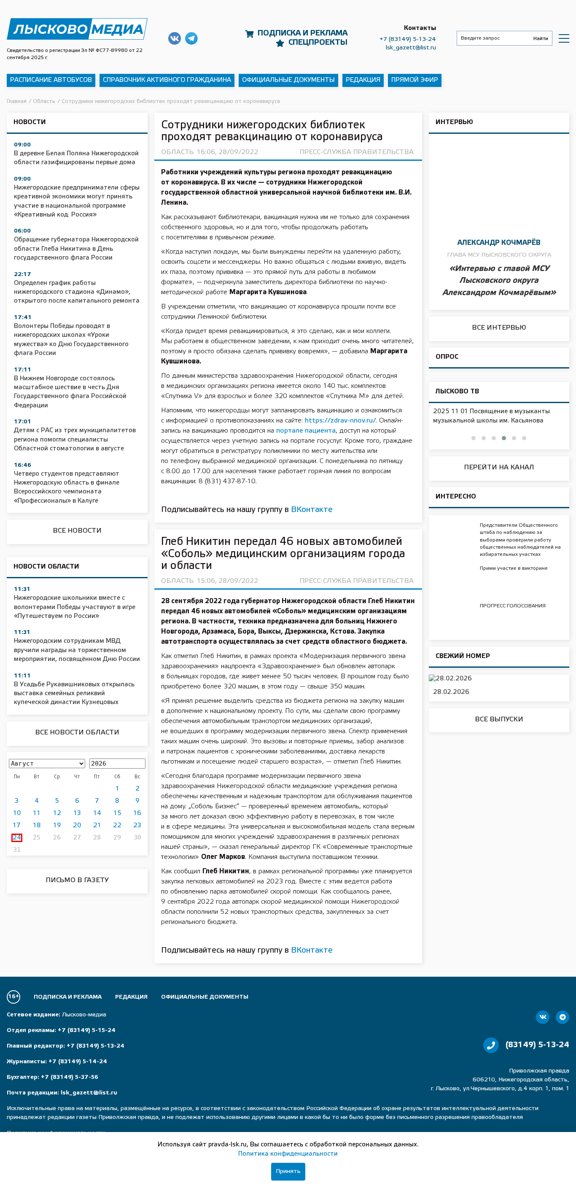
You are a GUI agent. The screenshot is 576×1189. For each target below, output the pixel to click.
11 (36, 813)
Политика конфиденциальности (288, 1154)
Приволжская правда (77, 29)
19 (57, 826)
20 (77, 826)
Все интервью (499, 328)
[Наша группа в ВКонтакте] (542, 1017)
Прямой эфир (414, 80)
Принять (288, 1171)
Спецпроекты (317, 42)
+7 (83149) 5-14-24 (77, 1061)
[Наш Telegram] (562, 1017)
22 (117, 826)
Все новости (77, 531)
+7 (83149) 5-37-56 (69, 1077)
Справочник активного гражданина (167, 80)
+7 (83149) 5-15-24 (87, 1030)
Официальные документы (288, 80)
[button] (473, 438)
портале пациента (306, 431)
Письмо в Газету (77, 880)
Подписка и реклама (302, 33)
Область (177, 152)
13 (77, 813)
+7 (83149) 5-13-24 (408, 39)
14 (97, 813)
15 (117, 813)
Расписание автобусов (51, 80)
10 (17, 813)
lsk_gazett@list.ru (411, 48)
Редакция (363, 80)
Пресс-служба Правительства (356, 152)
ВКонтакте (312, 510)
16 (137, 813)
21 (97, 826)
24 (17, 838)
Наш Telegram (191, 38)
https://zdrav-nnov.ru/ (340, 420)
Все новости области (77, 732)
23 (137, 826)
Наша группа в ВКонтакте (174, 38)
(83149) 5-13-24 (537, 1045)
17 (17, 826)
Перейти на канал (499, 467)
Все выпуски (499, 719)
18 (37, 826)
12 (57, 813)
